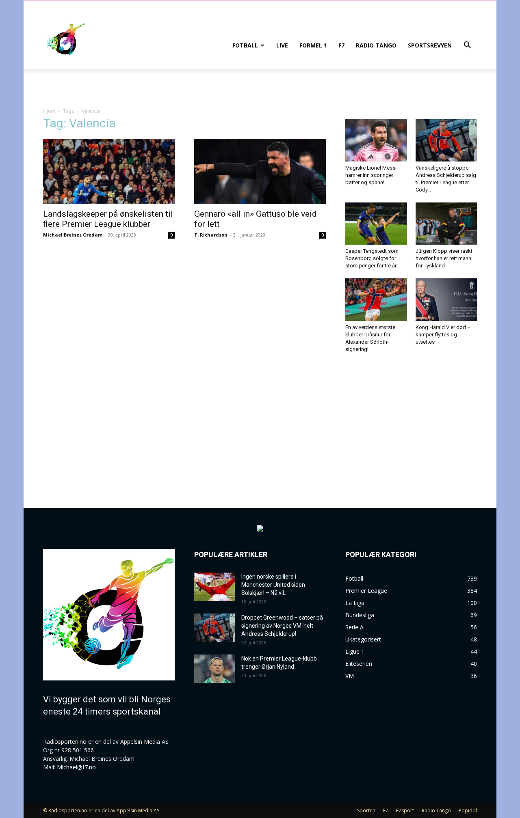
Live (282, 45)
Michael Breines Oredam (72, 235)
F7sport (405, 810)
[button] (467, 46)
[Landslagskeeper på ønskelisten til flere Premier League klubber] (109, 171)
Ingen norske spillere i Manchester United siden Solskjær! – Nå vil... (273, 584)
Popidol (468, 810)
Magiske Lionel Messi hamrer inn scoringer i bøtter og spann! (370, 175)
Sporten (366, 810)
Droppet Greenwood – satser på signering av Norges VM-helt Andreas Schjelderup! (282, 625)
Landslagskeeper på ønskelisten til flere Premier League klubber (108, 219)
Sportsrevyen (430, 45)
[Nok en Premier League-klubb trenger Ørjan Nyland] (214, 668)
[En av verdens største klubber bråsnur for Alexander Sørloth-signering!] (376, 299)
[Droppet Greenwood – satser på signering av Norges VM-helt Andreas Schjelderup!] (214, 628)
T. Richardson (211, 235)
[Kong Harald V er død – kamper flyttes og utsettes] (446, 299)
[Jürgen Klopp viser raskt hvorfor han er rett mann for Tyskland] (446, 223)
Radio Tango (376, 45)
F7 (341, 45)
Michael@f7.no (76, 767)
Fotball (245, 45)
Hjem (49, 111)
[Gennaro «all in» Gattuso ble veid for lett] (260, 171)
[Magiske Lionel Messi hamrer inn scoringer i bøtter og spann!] (376, 140)
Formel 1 (313, 45)
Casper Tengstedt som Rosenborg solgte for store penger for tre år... (372, 258)
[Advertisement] (411, 423)
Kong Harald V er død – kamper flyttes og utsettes (443, 334)
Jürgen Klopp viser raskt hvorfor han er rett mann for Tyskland (444, 258)
